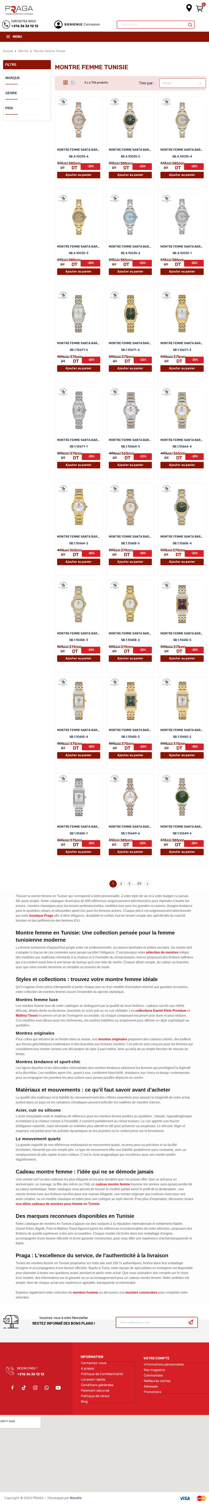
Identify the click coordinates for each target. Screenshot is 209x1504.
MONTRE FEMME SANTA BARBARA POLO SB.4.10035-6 (78, 150)
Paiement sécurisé (95, 1390)
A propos (87, 1368)
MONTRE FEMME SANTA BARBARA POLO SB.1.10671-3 (181, 343)
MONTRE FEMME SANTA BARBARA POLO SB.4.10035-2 (130, 246)
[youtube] (58, 1388)
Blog (84, 1401)
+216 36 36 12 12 (30, 1374)
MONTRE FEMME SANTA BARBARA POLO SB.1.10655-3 (130, 730)
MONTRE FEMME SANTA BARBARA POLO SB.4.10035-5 (130, 150)
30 (139, 883)
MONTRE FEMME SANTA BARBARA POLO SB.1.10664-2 (78, 536)
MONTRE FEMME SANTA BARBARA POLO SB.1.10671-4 (130, 343)
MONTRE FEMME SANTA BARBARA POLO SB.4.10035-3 (78, 246)
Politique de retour (95, 1396)
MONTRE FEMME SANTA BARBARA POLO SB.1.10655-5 (181, 633)
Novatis (76, 1498)
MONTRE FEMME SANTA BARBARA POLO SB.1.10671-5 (78, 343)
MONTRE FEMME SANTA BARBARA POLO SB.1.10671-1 (78, 440)
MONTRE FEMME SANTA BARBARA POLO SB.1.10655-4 (78, 730)
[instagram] (35, 1388)
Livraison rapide (93, 1379)
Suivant (147, 884)
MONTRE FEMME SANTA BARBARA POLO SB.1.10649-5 (181, 826)
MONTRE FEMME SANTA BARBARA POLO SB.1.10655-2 (181, 730)
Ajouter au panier (79, 175)
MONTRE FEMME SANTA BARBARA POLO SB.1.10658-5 (130, 536)
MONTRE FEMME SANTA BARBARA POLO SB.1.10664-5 (130, 440)
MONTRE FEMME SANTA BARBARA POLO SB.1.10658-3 (78, 633)
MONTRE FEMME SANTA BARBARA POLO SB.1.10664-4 (181, 440)
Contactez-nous (93, 1363)
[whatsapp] (46, 1388)
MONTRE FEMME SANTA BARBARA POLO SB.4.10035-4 (181, 150)
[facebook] (12, 1388)
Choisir (183, 83)
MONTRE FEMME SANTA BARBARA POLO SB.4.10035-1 (181, 246)
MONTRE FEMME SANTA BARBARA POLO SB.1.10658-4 (181, 536)
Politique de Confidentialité (102, 1374)
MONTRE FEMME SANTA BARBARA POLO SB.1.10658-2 (130, 633)
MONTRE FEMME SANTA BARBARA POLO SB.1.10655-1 (78, 826)
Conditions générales (97, 1385)
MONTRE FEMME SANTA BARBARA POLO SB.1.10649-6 (130, 826)
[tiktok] (23, 1388)
